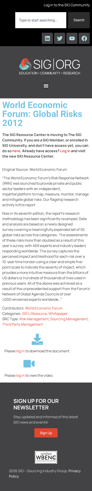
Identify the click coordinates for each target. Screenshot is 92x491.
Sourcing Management (69, 318)
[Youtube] (71, 38)
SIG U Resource (34, 313)
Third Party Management (22, 324)
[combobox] (40, 20)
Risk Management (34, 318)
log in (20, 350)
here (16, 150)
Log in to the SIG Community (67, 4)
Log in (65, 150)
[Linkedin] (47, 38)
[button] (46, 85)
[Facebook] (84, 38)
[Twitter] (59, 38)
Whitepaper (58, 313)
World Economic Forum (44, 308)
